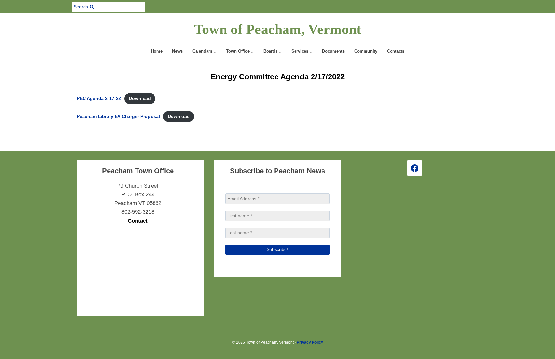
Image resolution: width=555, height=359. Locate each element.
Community (365, 51)
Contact (138, 221)
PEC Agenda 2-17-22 (99, 98)
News (177, 51)
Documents (333, 51)
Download (140, 98)
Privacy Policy (310, 342)
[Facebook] (414, 168)
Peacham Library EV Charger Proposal (118, 116)
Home (157, 51)
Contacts (395, 51)
